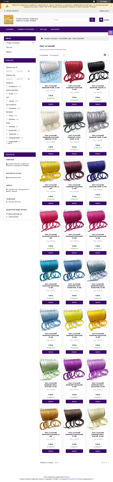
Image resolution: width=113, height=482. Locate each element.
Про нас (43, 29)
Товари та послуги (25, 29)
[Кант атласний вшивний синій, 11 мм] (98, 171)
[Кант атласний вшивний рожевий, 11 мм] (51, 221)
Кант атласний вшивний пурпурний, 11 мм (74, 384)
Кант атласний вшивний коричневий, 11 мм (74, 434)
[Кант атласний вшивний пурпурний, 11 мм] (74, 369)
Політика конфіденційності (84, 479)
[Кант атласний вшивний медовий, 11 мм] (51, 419)
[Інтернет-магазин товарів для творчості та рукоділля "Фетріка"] (8, 24)
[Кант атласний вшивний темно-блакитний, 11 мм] (74, 270)
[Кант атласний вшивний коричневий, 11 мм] (74, 419)
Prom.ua (67, 477)
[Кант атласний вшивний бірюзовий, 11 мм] (51, 270)
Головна (9, 29)
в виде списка (108, 55)
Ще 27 (10, 143)
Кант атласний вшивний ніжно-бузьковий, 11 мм (98, 384)
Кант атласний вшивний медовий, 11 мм (51, 434)
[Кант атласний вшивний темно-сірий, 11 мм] (74, 122)
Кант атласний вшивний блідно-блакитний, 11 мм (98, 285)
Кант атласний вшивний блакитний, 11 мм (50, 335)
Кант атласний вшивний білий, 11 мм (51, 86)
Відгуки (8, 52)
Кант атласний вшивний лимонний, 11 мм (74, 335)
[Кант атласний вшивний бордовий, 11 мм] (74, 171)
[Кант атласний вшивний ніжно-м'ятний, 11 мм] (51, 369)
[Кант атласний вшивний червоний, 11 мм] (74, 72)
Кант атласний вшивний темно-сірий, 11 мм (74, 137)
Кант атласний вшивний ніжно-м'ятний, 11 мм (50, 384)
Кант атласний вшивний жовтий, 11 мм (51, 186)
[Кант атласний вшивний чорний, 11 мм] (98, 72)
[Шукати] (92, 20)
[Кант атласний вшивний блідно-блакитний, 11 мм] (98, 270)
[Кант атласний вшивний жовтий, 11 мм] (51, 171)
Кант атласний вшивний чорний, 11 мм (98, 87)
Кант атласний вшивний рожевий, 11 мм (50, 236)
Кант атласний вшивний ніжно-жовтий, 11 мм (97, 434)
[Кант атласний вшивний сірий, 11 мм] (98, 122)
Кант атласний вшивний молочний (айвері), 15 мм (51, 137)
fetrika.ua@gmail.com (15, 214)
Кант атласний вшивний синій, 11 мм (98, 186)
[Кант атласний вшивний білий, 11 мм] (51, 72)
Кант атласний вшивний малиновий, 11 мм (74, 236)
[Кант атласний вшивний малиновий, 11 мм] (74, 221)
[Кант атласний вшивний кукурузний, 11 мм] (98, 320)
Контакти (55, 29)
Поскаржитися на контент (67, 479)
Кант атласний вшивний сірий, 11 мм (98, 136)
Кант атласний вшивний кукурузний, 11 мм (97, 335)
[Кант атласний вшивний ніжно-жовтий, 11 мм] (98, 419)
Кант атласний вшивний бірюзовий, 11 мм (50, 285)
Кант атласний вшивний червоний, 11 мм (74, 87)
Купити (51, 104)
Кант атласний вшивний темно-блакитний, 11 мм (74, 285)
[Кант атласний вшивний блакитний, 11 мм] (51, 320)
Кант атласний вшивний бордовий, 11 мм (74, 186)
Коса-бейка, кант (65, 38)
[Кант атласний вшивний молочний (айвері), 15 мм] (51, 122)
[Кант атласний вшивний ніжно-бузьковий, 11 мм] (98, 369)
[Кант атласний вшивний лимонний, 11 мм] (74, 320)
